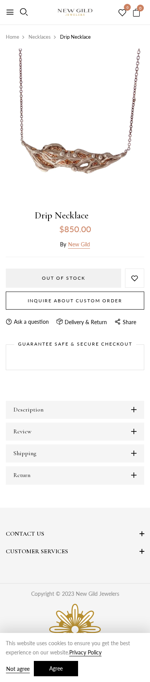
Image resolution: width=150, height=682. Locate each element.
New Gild (79, 244)
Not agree (18, 669)
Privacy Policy (85, 652)
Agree (56, 668)
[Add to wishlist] (134, 278)
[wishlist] (122, 13)
